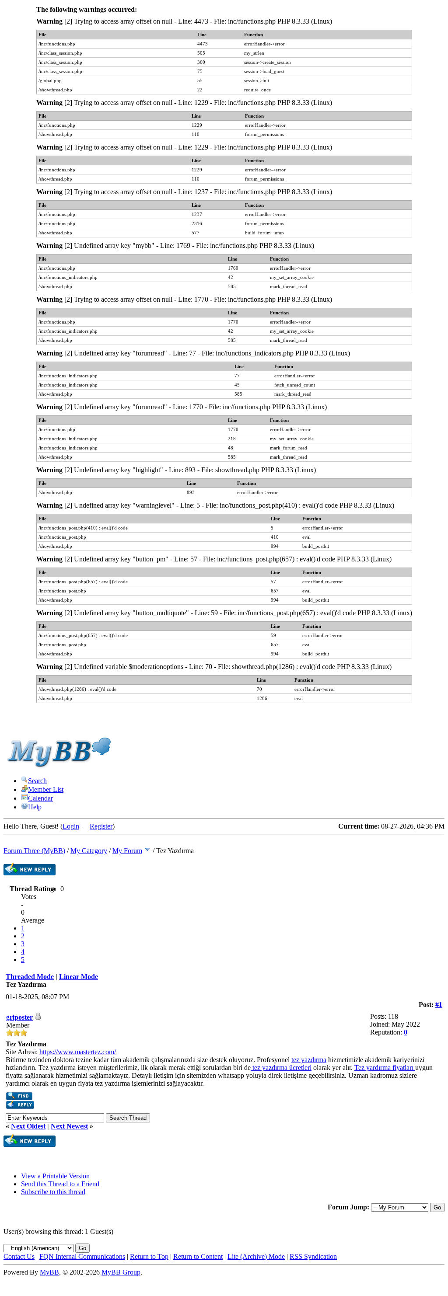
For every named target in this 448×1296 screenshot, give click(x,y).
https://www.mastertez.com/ (77, 1052)
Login (71, 826)
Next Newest (69, 1126)
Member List (45, 789)
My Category (88, 850)
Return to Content (198, 1256)
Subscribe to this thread (53, 1191)
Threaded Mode (30, 976)
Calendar (40, 798)
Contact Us (19, 1256)
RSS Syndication (313, 1256)
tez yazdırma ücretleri (281, 1067)
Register (101, 826)
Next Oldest (28, 1126)
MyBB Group (121, 1272)
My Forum (127, 850)
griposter (19, 1017)
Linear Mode (78, 976)
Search (37, 780)
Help (35, 807)
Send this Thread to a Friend (60, 1184)
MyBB (49, 1272)
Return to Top (149, 1256)
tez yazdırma (308, 1059)
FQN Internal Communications (82, 1256)
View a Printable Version (55, 1176)
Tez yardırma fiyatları (384, 1067)
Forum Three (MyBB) (34, 850)
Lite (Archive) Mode (256, 1256)
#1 (438, 1004)
